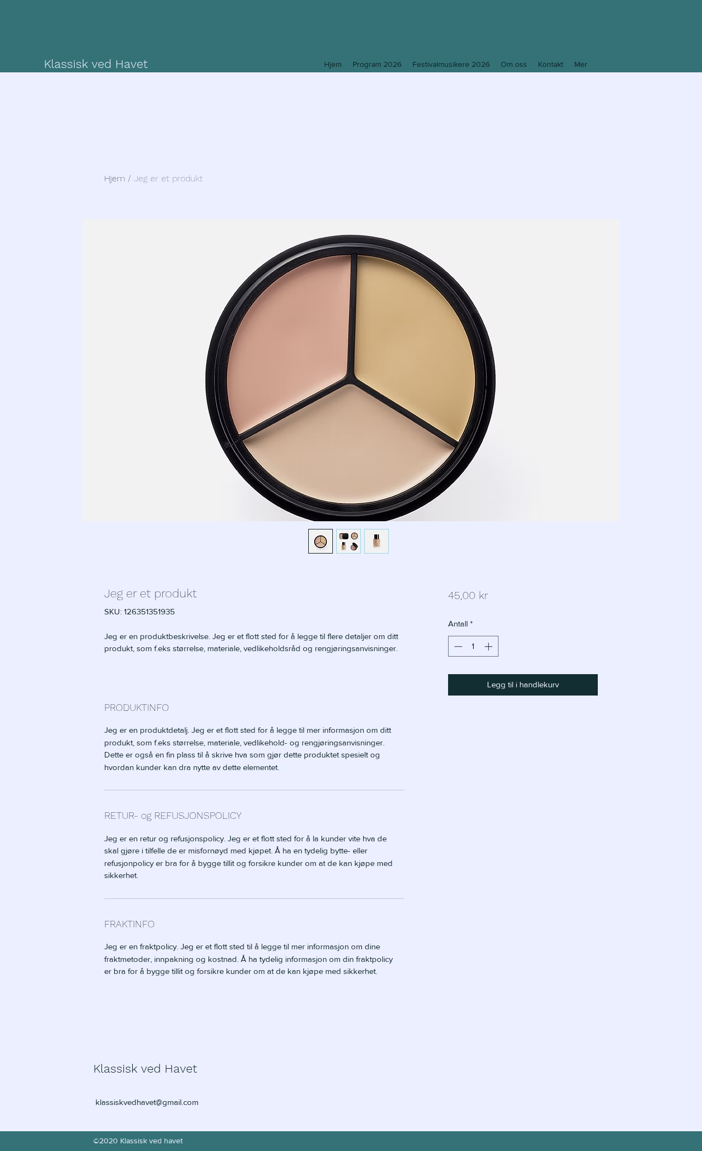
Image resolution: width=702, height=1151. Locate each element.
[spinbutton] (473, 646)
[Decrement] (457, 646)
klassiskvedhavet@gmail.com (147, 1102)
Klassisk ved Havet (96, 64)
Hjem (114, 178)
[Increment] (489, 646)
